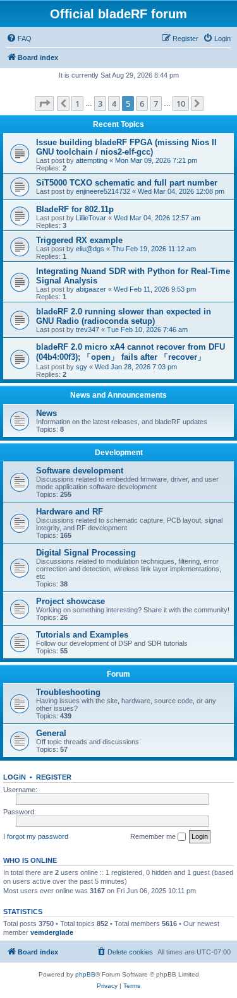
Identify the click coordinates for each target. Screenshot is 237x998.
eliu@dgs (90, 248)
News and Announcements (118, 395)
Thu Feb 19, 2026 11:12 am (154, 248)
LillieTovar (91, 218)
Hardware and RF (69, 511)
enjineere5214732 (103, 191)
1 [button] (77, 103)
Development (119, 452)
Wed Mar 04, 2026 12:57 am (157, 218)
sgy (81, 367)
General (51, 733)
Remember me (154, 836)
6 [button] (142, 103)
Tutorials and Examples (82, 634)
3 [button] (100, 103)
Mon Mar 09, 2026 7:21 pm (156, 160)
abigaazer (91, 289)
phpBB (85, 974)
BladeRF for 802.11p (75, 209)
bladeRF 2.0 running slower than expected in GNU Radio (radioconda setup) (123, 316)
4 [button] (114, 103)
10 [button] (180, 103)
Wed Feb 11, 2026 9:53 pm (155, 289)
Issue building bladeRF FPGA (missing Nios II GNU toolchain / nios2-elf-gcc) (126, 147)
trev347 (87, 329)
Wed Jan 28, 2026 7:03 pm (136, 367)
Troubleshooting (68, 692)
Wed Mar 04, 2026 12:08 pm (181, 191)
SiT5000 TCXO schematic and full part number (126, 182)
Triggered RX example (79, 240)
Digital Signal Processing (86, 552)
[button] (44, 103)
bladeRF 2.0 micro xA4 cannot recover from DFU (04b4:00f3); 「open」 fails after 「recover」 (130, 352)
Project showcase (70, 601)
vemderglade (51, 932)
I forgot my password (35, 836)
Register (53, 777)
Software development (79, 470)
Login (14, 777)
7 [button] (156, 103)
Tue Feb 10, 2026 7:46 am (147, 329)
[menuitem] (19, 38)
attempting (91, 160)
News (46, 413)
